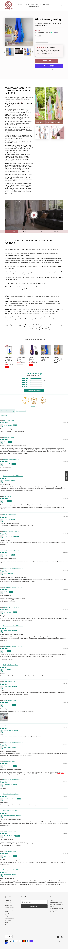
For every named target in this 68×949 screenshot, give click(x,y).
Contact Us (8, 900)
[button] (47, 32)
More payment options (49, 69)
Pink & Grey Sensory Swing (10, 459)
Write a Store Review (34, 390)
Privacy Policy (8, 905)
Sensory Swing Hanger (9, 514)
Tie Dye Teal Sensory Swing (10, 550)
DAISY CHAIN (7, 496)
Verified (33, 406)
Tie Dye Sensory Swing (9, 700)
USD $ (8, 936)
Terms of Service (9, 907)
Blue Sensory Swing (8, 420)
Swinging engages (19, 102)
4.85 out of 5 (38, 373)
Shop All (7, 924)
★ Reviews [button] (66, 476)
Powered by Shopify (58, 941)
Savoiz (52, 941)
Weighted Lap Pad (9, 918)
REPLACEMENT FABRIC (10, 810)
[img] (34, 373)
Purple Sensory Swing (9, 681)
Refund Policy (8, 903)
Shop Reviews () (21, 411)
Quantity (38, 36)
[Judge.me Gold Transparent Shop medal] (25, 400)
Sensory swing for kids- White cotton (13, 476)
